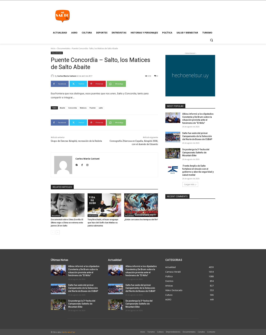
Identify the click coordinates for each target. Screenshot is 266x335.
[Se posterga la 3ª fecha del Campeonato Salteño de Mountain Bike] (172, 153)
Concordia (72, 108)
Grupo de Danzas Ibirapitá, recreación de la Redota (76, 141)
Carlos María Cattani (66, 76)
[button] (211, 40)
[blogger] (76, 164)
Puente (93, 108)
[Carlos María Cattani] (53, 76)
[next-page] (58, 232)
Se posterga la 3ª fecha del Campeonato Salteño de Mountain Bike (195, 152)
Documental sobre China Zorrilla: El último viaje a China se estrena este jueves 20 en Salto (67, 222)
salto (101, 108)
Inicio (53, 48)
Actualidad (56, 215)
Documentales (63, 48)
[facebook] (82, 164)
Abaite (62, 108)
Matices (83, 108)
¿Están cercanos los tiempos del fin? (141, 219)
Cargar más (189, 184)
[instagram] (87, 164)
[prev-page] (53, 232)
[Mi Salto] (62, 16)
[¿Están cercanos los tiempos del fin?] (141, 205)
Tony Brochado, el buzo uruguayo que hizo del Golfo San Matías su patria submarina (103, 222)
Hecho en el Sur (68, 332)
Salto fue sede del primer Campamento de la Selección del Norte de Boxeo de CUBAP (197, 136)
